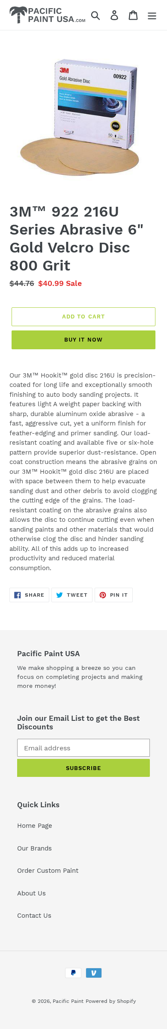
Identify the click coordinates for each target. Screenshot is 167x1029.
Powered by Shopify (111, 1001)
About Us (31, 893)
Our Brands (34, 848)
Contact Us (34, 915)
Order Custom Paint (47, 870)
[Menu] (152, 15)
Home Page (34, 826)
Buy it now (83, 339)
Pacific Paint (68, 1001)
